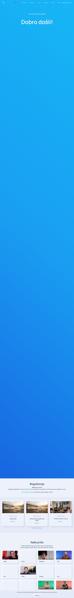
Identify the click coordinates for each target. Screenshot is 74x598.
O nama (53, 2)
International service (27, 492)
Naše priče (32, 2)
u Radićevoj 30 (28, 489)
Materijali (46, 2)
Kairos (59, 2)
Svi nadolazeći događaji (36, 528)
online (64, 489)
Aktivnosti (24, 2)
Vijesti (39, 2)
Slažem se (37, 595)
